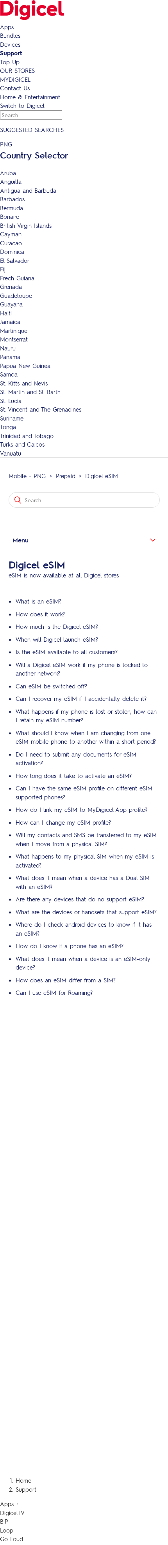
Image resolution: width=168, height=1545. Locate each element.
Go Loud (11, 1539)
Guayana (11, 304)
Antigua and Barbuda (28, 190)
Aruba (8, 173)
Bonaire (9, 216)
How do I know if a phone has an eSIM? (69, 946)
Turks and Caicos (22, 444)
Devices (10, 44)
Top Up (10, 62)
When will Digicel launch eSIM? (57, 639)
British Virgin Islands (26, 225)
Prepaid (65, 476)
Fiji (3, 269)
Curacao (11, 243)
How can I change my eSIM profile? (63, 822)
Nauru (8, 348)
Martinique (13, 330)
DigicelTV (12, 1513)
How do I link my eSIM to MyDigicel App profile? (81, 809)
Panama (10, 357)
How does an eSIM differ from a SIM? (66, 980)
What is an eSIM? (38, 601)
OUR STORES (17, 70)
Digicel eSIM (101, 476)
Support (11, 53)
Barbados (12, 199)
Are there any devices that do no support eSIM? (80, 899)
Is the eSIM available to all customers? (67, 652)
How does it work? (40, 614)
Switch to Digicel (22, 105)
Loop (6, 1530)
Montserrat (14, 339)
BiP (4, 1521)
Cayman (10, 234)
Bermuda (11, 208)
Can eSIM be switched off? (51, 686)
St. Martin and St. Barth (30, 392)
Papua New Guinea (25, 366)
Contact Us (15, 88)
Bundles (10, 35)
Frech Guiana (17, 278)
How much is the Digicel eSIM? (57, 626)
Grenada (11, 286)
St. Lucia (10, 401)
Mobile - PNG (27, 476)
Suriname (11, 418)
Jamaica (10, 322)
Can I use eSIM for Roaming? (54, 992)
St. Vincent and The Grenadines (40, 409)
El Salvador (14, 260)
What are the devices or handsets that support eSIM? (86, 912)
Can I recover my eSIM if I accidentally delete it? (81, 698)
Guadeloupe (16, 295)
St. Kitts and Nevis (24, 383)
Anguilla (10, 181)
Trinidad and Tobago (27, 436)
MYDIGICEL (15, 79)
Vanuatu (10, 453)
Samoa (9, 374)
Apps (7, 27)
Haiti (6, 313)
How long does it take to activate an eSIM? (74, 776)
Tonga (8, 427)
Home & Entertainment (30, 97)
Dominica (12, 251)
